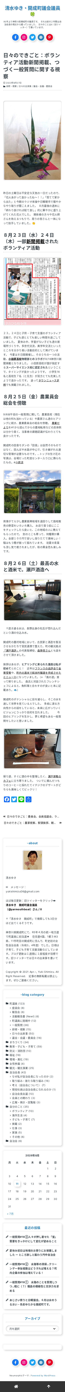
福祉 (12, 1055)
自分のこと (16, 1106)
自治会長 (15, 1072)
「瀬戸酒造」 (11, 650)
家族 (14, 1132)
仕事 (14, 1128)
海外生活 (17, 1115)
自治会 (14, 1140)
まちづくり (16, 1042)
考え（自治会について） (26, 1085)
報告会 (16, 1012)
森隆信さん (44, 650)
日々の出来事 (25, 86)
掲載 (14, 1123)
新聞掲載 (35, 241)
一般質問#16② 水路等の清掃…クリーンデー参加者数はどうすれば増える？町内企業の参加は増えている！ (33, 1268)
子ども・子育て (21, 1119)
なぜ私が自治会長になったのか (30, 1076)
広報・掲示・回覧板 (24, 1102)
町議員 (14, 1003)
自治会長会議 (20, 1093)
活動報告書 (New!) (23, 1016)
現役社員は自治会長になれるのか (31, 1089)
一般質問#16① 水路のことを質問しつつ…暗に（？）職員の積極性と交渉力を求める (34, 1286)
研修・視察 (11, 86)
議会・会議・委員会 (42, 86)
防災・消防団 (17, 1050)
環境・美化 (16, 1059)
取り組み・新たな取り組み (28, 1080)
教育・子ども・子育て (23, 1046)
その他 (16, 1136)
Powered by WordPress (43, 1375)
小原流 (19, 462)
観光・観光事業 (19, 1068)
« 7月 (10, 1213)
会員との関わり (21, 1097)
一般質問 (17, 1025)
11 (17, 1183)
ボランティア (20, 1110)
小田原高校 (15, 358)
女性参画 (15, 1063)
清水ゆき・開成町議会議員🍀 (32, 11)
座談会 (16, 1007)
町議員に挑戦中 (21, 1020)
